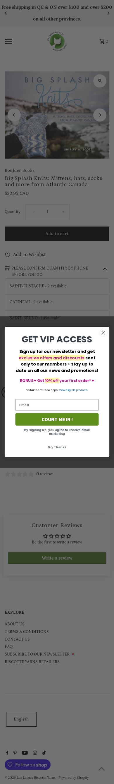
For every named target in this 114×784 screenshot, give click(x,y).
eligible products (77, 390)
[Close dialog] (103, 333)
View (62, 390)
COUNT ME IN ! (57, 419)
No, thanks (57, 447)
